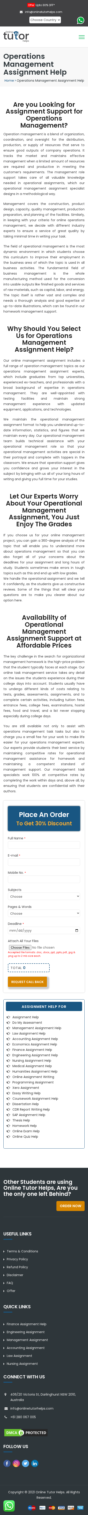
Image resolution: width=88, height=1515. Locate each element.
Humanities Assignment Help (35, 1071)
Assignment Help (25, 1017)
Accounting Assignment (26, 1348)
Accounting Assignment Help (35, 1039)
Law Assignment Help (29, 1033)
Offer (11, 1291)
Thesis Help (21, 1120)
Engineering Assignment (26, 1332)
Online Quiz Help (25, 1136)
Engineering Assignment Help (35, 1055)
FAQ (10, 1283)
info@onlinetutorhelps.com (43, 12)
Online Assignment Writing (33, 1077)
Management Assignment (27, 1340)
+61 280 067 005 (23, 1417)
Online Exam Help (26, 1131)
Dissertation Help (25, 1104)
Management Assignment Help (36, 1028)
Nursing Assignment (22, 1363)
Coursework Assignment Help (35, 1098)
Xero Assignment (25, 1087)
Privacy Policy (17, 1259)
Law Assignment (19, 1356)
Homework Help (24, 1125)
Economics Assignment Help (34, 1044)
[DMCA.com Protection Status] (26, 1432)
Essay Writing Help (26, 1093)
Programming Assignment (33, 1082)
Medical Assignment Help (32, 1066)
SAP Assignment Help (28, 1115)
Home (9, 80)
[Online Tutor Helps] (16, 36)
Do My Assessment (27, 1022)
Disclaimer (15, 1275)
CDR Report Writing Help (31, 1109)
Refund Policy (17, 1267)
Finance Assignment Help (32, 1049)
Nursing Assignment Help (31, 1060)
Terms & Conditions (22, 1251)
